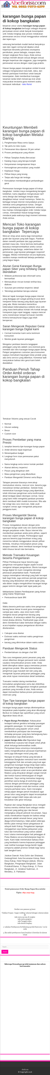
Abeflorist (25, 1069)
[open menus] (3, 6)
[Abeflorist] (25, 4)
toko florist (27, 84)
